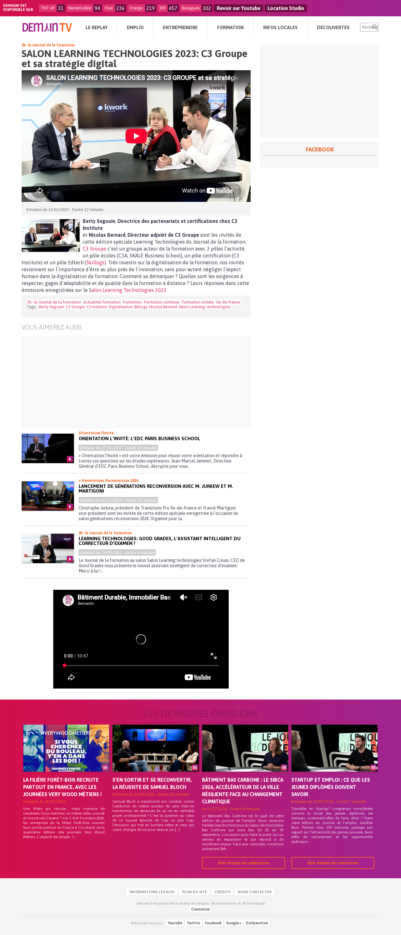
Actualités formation (102, 302)
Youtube (175, 923)
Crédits (222, 892)
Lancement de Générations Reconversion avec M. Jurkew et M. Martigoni (156, 488)
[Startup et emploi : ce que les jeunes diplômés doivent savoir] (334, 757)
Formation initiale (198, 302)
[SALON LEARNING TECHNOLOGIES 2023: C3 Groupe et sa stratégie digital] (51, 235)
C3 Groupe (94, 248)
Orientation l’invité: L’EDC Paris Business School (139, 438)
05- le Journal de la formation (48, 45)
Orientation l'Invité (96, 433)
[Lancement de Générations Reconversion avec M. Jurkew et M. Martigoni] (48, 496)
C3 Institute (96, 306)
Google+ (234, 923)
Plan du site (194, 892)
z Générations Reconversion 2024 (108, 480)
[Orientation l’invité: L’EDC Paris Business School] (48, 448)
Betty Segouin (51, 306)
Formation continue (162, 302)
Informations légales (151, 892)
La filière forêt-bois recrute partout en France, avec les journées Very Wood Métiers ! (62, 787)
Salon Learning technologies (204, 306)
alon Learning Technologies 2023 (128, 290)
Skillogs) (96, 262)
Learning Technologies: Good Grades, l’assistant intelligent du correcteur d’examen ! (160, 541)
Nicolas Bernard (163, 306)
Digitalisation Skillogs (128, 306)
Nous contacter (255, 892)
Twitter (193, 923)
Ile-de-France (228, 302)
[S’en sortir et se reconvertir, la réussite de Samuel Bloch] (155, 757)
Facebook (213, 923)
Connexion (200, 909)
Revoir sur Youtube (238, 8)
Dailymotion (257, 923)
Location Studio (286, 8)
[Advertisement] (131, 382)
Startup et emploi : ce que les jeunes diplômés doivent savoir (330, 787)
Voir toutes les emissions (243, 862)
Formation (132, 302)
